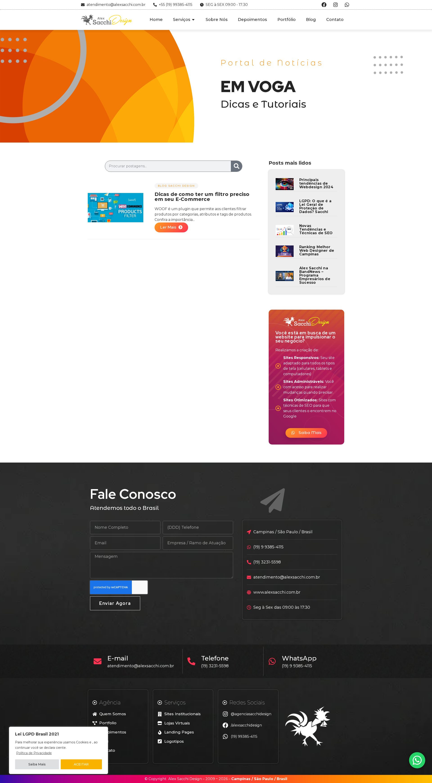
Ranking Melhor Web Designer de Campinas (316, 250)
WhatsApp (299, 658)
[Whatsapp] (346, 4)
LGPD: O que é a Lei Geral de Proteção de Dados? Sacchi (315, 206)
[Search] (236, 166)
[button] (306, 433)
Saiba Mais (37, 764)
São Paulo (263, 779)
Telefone (215, 658)
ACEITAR (81, 764)
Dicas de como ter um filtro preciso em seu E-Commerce (202, 196)
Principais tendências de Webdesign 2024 (316, 183)
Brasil (282, 779)
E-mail (117, 658)
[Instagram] (335, 4)
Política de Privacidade (34, 753)
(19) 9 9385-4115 (297, 665)
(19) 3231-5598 (215, 665)
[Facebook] (324, 4)
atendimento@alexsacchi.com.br (140, 665)
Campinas (240, 779)
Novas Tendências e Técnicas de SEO (316, 229)
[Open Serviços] (193, 20)
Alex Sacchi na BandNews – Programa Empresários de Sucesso (314, 275)
